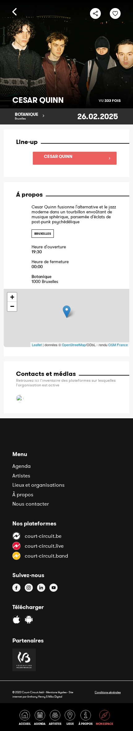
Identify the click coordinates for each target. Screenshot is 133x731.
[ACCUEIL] (25, 719)
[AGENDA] (40, 719)
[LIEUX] (71, 719)
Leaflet (37, 344)
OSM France (118, 344)
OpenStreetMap (74, 344)
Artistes (21, 475)
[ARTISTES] (56, 719)
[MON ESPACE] (105, 719)
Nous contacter (30, 503)
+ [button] (12, 297)
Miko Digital (55, 696)
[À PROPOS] (86, 719)
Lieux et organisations (38, 484)
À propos (22, 494)
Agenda (21, 466)
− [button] (12, 306)
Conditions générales (108, 692)
